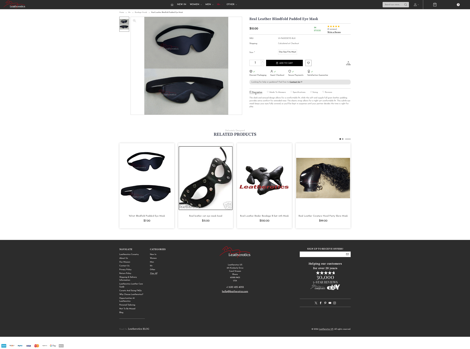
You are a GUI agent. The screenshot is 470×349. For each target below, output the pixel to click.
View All (153, 273)
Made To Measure (277, 92)
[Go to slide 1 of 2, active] (340, 139)
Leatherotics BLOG (138, 329)
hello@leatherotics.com (235, 291)
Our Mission (124, 262)
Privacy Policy (125, 270)
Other (230, 4)
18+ (218, 4)
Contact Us (124, 266)
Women (194, 4)
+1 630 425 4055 (235, 287)
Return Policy (125, 273)
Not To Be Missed (127, 309)
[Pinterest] (325, 303)
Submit (347, 254)
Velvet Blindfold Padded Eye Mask (147, 216)
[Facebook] (320, 303)
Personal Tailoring (127, 305)
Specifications (299, 92)
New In (181, 4)
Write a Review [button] (334, 32)
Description (257, 92)
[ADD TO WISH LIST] (308, 63)
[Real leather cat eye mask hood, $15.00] (206, 178)
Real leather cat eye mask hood (205, 216)
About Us (123, 258)
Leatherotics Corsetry (129, 254)
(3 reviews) (332, 29)
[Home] (172, 4)
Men (208, 4)
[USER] (416, 4)
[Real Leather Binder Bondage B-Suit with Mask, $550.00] (264, 178)
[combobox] (396, 4)
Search (405, 4)
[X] (316, 303)
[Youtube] (330, 303)
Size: (252, 52)
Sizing (315, 92)
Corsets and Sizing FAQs (130, 291)
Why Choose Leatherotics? (131, 294)
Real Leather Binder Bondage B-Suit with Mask (264, 216)
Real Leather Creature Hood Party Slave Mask (323, 216)
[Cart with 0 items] (435, 4)
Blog (121, 313)
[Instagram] (334, 303)
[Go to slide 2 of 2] (342, 139)
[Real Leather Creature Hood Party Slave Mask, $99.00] (323, 178)
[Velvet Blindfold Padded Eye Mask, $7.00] (147, 178)
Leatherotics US (326, 329)
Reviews (328, 92)
